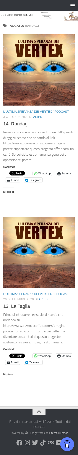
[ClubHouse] (51, 443)
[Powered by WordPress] (26, 432)
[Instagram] (27, 443)
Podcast (61, 111)
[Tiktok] (43, 443)
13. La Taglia (16, 306)
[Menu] (72, 5)
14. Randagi (16, 123)
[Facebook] (19, 443)
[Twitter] (35, 443)
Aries (37, 116)
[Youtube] (58, 443)
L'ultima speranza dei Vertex (27, 111)
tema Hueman (59, 432)
